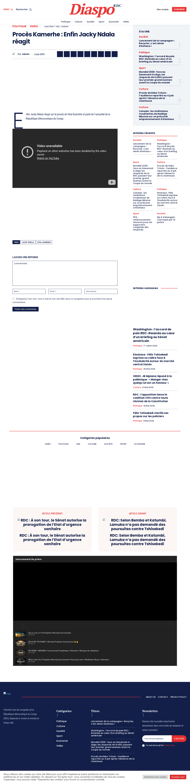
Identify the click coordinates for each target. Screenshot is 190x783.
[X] (67, 54)
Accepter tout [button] (178, 777)
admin (25, 54)
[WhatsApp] (74, 54)
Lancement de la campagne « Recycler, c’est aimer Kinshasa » (156, 43)
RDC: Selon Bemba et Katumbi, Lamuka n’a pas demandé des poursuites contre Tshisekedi (137, 539)
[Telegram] (101, 54)
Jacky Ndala (28, 242)
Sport (142, 68)
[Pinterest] (87, 54)
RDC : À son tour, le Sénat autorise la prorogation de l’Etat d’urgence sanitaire (52, 539)
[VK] (115, 54)
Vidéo (34, 26)
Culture (143, 89)
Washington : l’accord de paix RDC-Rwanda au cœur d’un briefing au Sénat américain (156, 59)
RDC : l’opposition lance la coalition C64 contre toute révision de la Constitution (150, 398)
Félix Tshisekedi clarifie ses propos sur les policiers (150, 414)
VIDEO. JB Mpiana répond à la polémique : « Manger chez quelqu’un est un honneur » (152, 379)
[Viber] (80, 54)
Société (143, 37)
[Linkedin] (94, 54)
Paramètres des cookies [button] (155, 777)
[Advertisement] (65, 81)
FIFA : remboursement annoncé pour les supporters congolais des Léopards (142, 223)
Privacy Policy (169, 745)
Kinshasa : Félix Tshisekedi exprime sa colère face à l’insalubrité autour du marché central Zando (167, 199)
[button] (24, 9)
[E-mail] (108, 54)
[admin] (15, 54)
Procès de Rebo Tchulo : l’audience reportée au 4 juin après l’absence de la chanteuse (156, 96)
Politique (19, 26)
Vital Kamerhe (44, 242)
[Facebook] (60, 54)
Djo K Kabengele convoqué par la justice (166, 220)
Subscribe (179, 738)
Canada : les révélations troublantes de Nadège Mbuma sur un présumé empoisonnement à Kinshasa (156, 115)
